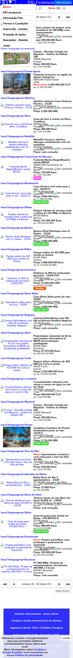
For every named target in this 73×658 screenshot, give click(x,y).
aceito (66, 638)
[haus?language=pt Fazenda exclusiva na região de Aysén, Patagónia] (16, 93)
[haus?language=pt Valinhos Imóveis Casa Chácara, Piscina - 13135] (17, 107)
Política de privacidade (29, 655)
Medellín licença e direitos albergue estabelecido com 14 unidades (51, 142)
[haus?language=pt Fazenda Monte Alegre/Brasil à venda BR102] (17, 171)
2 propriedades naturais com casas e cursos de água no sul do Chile (52, 384)
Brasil (26, 627)
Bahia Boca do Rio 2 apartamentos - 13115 (46, 478)
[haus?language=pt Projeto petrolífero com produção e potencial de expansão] (17, 549)
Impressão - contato (15, 29)
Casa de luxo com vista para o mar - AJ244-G (51, 187)
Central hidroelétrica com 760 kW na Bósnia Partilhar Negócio (52, 319)
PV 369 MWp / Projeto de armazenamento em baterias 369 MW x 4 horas (50, 565)
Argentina (16, 627)
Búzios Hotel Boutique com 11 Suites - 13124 (51, 232)
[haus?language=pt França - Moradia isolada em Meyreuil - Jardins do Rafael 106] (16, 65)
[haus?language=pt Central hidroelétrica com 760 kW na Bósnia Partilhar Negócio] (17, 325)
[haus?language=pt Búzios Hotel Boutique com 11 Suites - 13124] (17, 239)
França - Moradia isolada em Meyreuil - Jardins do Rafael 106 (50, 54)
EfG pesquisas (12, 12)
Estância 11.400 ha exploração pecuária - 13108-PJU (51, 274)
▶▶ (68, 17)
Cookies (39, 649)
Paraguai (57, 627)
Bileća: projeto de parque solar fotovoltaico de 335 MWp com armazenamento (52, 30)
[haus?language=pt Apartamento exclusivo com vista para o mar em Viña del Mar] (17, 464)
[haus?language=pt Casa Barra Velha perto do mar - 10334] (17, 304)
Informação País (13, 17)
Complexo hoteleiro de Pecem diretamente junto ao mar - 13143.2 (51, 430)
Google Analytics (12, 652)
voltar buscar (63, 2)
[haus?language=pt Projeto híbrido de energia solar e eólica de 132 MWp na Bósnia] (17, 219)
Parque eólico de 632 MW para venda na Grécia (51, 253)
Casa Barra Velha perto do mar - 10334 (52, 298)
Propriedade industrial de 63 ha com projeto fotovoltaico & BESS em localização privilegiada (52, 339)
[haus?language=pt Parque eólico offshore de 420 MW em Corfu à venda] (17, 370)
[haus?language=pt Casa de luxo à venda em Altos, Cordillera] (17, 126)
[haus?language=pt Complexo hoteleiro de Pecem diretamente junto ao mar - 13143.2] (16, 446)
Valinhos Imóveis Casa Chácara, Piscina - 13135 (52, 102)
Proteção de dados (14, 34)
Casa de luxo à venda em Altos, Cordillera (52, 120)
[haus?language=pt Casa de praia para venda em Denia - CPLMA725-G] (17, 526)
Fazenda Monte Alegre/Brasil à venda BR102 (51, 161)
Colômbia (45, 627)
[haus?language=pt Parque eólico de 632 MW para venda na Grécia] (17, 261)
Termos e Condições (15, 23)
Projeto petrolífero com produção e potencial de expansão (51, 542)
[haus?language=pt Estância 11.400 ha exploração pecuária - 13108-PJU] (17, 283)
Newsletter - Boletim (15, 40)
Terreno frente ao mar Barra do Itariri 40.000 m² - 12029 (51, 499)
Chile (35, 627)
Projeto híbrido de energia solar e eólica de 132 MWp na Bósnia (52, 211)
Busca (7, 6)
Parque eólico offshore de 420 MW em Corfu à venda (51, 362)
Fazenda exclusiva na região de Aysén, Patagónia (52, 75)
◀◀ (5, 584)
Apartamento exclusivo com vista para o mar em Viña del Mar (51, 457)
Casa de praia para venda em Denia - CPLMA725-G (50, 517)
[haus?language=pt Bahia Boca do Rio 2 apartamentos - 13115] (17, 485)
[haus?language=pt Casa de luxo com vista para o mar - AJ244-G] (17, 195)
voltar (6, 45)
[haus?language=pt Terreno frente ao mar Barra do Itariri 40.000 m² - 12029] (17, 505)
